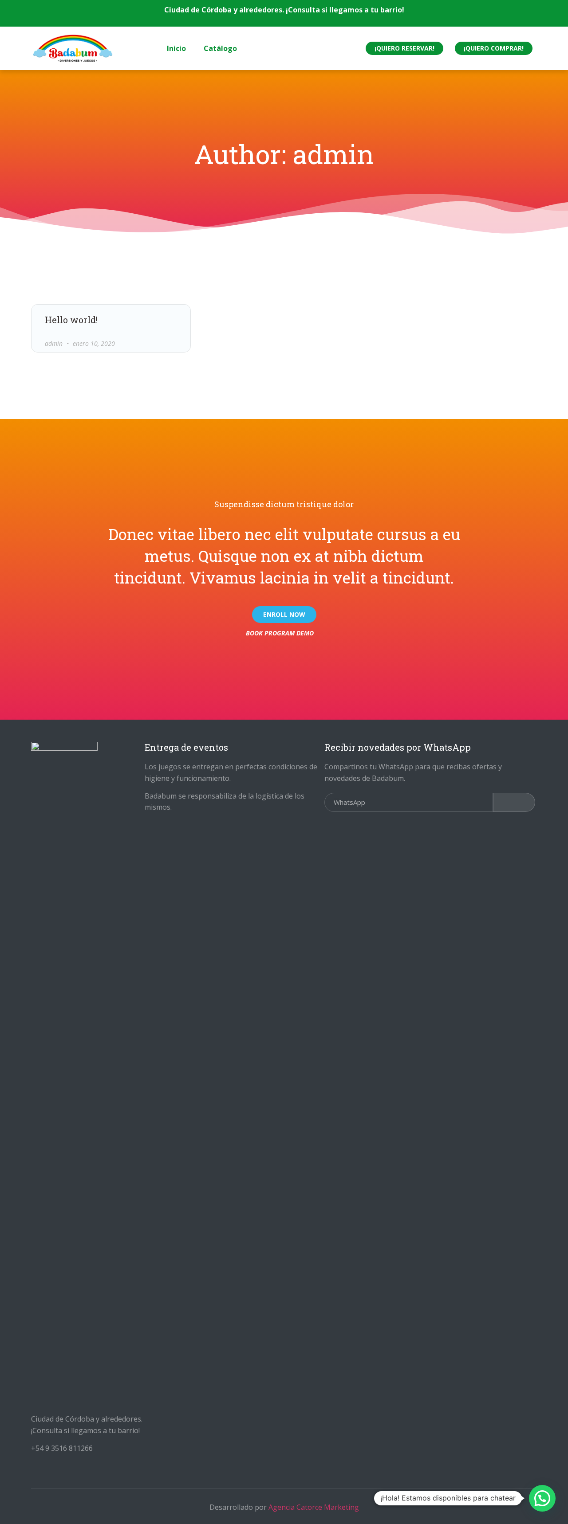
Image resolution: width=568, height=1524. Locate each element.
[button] (404, 48)
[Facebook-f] (300, 48)
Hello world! (71, 319)
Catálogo (220, 48)
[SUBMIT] (514, 802)
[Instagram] (317, 48)
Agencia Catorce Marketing (313, 1507)
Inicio (176, 48)
